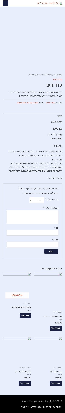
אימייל (55, 239)
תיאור (59, 116)
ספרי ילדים (41, 75)
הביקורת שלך (50, 207)
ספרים (49, 75)
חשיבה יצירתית (32, 103)
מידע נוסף (25, 315)
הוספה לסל (55, 328)
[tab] (32, 116)
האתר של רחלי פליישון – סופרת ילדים (46, 407)
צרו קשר (24, 407)
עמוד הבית (58, 75)
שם (56, 228)
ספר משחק (21, 103)
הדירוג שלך (51, 199)
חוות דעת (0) (56, 121)
